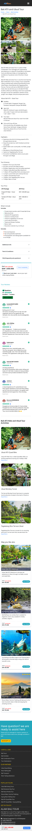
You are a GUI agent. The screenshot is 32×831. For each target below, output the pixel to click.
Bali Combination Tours (7, 758)
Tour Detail (26, 581)
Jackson (9, 381)
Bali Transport (5, 773)
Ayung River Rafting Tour (10, 612)
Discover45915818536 (13, 400)
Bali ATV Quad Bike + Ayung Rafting (11, 802)
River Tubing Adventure (7, 776)
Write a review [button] (8, 297)
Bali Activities (14, 12)
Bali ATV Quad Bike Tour (8, 799)
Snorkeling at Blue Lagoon (10, 654)
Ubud (7, 12)
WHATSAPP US (6, 741)
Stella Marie (10, 342)
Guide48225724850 (12, 304)
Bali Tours (4, 753)
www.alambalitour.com (8, 824)
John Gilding (10, 323)
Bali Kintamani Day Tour (8, 789)
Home (2, 12)
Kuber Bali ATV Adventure (10, 569)
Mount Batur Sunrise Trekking (11, 697)
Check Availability (23, 267)
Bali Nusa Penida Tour (7, 791)
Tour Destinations (6, 761)
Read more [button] (5, 317)
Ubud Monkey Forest (9, 489)
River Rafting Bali (6, 771)
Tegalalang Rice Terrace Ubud (12, 526)
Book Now (27, 828)
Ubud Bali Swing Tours (7, 786)
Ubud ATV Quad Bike (9, 452)
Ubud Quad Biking (6, 768)
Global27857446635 (12, 362)
